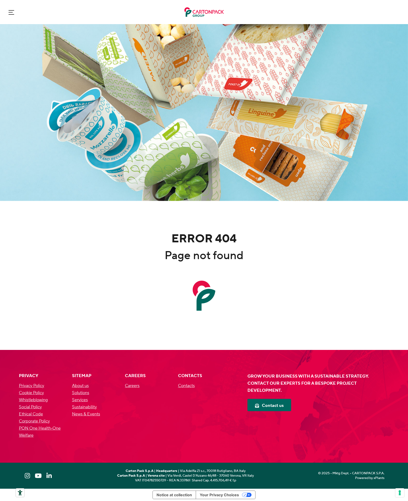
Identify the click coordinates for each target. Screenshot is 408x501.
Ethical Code (31, 414)
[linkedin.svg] (49, 475)
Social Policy (30, 407)
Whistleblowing (33, 400)
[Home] (204, 12)
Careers (132, 385)
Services (80, 400)
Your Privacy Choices (219, 494)
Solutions (80, 393)
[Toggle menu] (11, 12)
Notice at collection (174, 494)
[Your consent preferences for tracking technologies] (399, 492)
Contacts (186, 385)
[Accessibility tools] (20, 492)
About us (80, 385)
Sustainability (84, 407)
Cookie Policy (31, 393)
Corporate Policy (34, 421)
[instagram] (27, 475)
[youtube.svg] (38, 475)
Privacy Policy (31, 385)
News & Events (86, 414)
